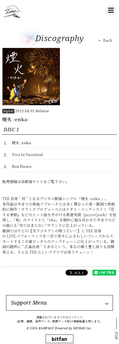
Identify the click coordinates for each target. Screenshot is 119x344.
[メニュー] (111, 10)
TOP (116, 336)
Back (107, 40)
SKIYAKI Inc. (82, 328)
